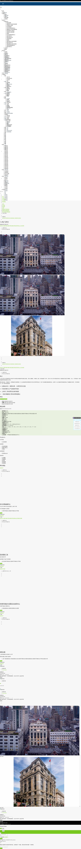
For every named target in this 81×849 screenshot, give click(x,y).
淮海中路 (8, 88)
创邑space (6, 73)
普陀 (5, 127)
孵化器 (5, 49)
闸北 (5, 102)
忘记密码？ (6, 837)
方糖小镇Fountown (7, 58)
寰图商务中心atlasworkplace (12, 29)
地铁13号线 (6, 169)
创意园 (3, 13)
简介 (3, 196)
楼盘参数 (4, 199)
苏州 (5, 136)
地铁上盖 (16, 518)
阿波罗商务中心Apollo (10, 30)
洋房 (5, 16)
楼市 (5, 191)
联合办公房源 (6, 173)
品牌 (4, 225)
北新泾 (8, 110)
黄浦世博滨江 (9, 92)
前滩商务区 (8, 119)
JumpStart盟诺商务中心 (11, 45)
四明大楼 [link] (2, 652)
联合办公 (3, 50)
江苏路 (8, 99)
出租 (1, 225)
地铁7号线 (6, 155)
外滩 (7, 80)
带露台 (3, 448)
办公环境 (5, 198)
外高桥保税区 (9, 131)
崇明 (5, 132)
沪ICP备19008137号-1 (4, 822)
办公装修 (5, 199)
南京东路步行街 (9, 84)
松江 (5, 133)
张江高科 (8, 122)
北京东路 (8, 79)
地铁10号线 (6, 157)
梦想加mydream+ (7, 67)
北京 (5, 137)
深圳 (5, 141)
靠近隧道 (4, 463)
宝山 (5, 131)
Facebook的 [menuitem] (12, 218)
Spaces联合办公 (7, 66)
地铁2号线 (6, 147)
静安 (5, 91)
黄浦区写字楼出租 (5, 209)
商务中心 (3, 20)
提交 (1, 677)
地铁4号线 (6, 149)
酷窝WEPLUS (6, 59)
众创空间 (5, 47)
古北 (7, 114)
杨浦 (5, 118)
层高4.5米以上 (5, 447)
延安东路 (8, 88)
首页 (3, 3)
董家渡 (8, 84)
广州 (5, 140)
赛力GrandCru (9, 26)
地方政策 (5, 195)
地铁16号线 (6, 165)
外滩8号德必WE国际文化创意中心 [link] (10, 604)
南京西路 (8, 98)
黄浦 (5, 81)
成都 (5, 143)
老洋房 (22, 225)
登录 (1, 838)
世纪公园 (8, 115)
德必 (4, 568)
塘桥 (7, 129)
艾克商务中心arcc (10, 25)
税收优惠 (5, 197)
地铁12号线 (6, 160)
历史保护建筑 (4, 446)
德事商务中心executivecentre (12, 24)
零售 (3, 75)
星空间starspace (7, 65)
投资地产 (5, 194)
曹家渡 (8, 95)
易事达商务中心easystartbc (11, 41)
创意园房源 (6, 172)
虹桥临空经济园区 (10, 113)
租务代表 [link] (2, 515)
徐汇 (5, 115)
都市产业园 (6, 17)
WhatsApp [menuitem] (4, 218)
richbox (8, 39)
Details (1, 513)
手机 (1, 674)
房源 (3, 178)
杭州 (5, 144)
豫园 (7, 83)
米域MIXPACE (6, 57)
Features (3, 200)
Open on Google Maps (3, 399)
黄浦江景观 (20, 518)
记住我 (2, 837)
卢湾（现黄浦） (7, 87)
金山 (5, 135)
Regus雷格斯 (9, 22)
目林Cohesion (9, 38)
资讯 (3, 176)
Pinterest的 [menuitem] (8, 218)
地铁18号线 (6, 176)
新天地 (8, 90)
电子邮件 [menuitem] (19, 218)
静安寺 (8, 94)
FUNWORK (5, 62)
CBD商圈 (3, 457)
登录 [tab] (3, 830)
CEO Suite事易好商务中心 (11, 28)
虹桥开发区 (8, 102)
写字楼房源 (6, 180)
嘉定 (5, 129)
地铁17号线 (6, 166)
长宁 (5, 103)
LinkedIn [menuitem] (16, 218)
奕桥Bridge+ (6, 69)
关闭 (3, 828)
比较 (1, 828)
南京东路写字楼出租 (6, 211)
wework (5, 51)
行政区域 (3, 79)
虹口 (5, 117)
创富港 (8, 33)
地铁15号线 (6, 164)
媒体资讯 (5, 189)
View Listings (4, 669)
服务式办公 (6, 21)
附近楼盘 (4, 201)
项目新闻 (5, 190)
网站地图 (1, 821)
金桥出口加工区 (9, 130)
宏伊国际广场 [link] (4, 554)
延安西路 (8, 111)
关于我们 (3, 189)
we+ (5, 62)
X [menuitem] (14, 218)
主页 (3, 203)
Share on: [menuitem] (4, 216)
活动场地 (5, 16)
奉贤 (5, 128)
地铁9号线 (6, 156)
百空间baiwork (18, 225)
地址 (3, 197)
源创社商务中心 (9, 46)
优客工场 (5, 54)
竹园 (7, 127)
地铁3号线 (6, 148)
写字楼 (3, 12)
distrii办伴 (6, 53)
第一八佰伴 (8, 120)
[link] (16, 501)
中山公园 (8, 100)
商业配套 (4, 459)
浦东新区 (5, 114)
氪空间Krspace (6, 55)
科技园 (5, 12)
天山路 (8, 103)
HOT (2, 225)
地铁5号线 (6, 151)
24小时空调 (4, 441)
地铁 (3, 151)
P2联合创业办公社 (10, 37)
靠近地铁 (4, 461)
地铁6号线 (6, 153)
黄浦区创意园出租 (5, 210)
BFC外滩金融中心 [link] (5, 504)
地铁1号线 (6, 145)
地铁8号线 (6, 152)
